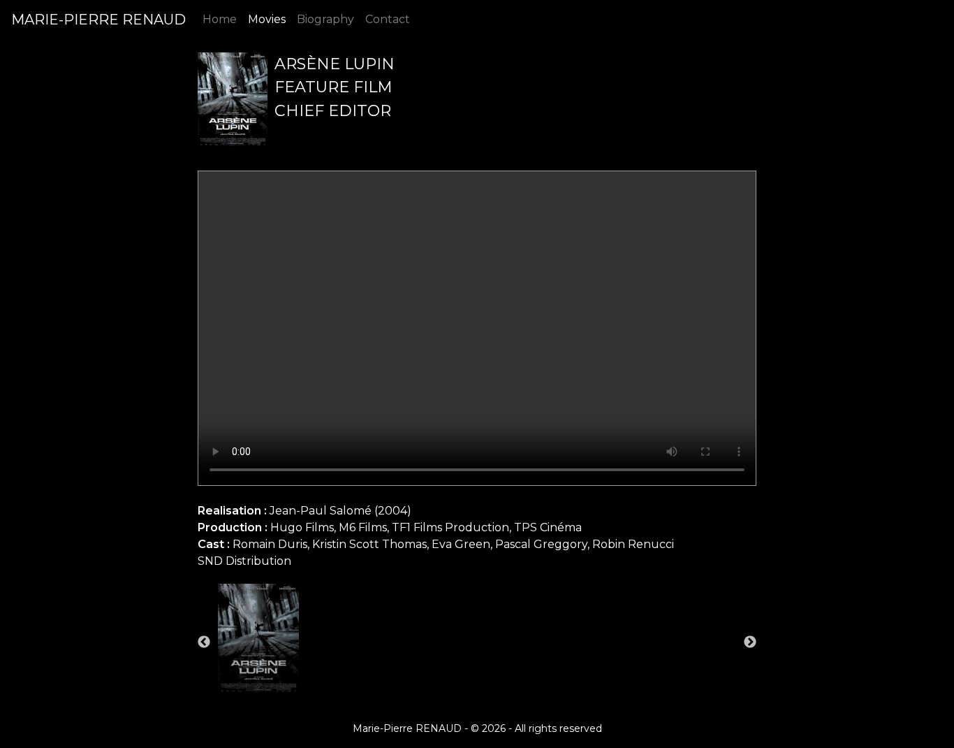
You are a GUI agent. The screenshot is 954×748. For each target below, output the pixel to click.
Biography (325, 19)
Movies (267, 19)
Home (220, 19)
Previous (204, 642)
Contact (387, 19)
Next (750, 642)
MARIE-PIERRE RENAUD (98, 19)
